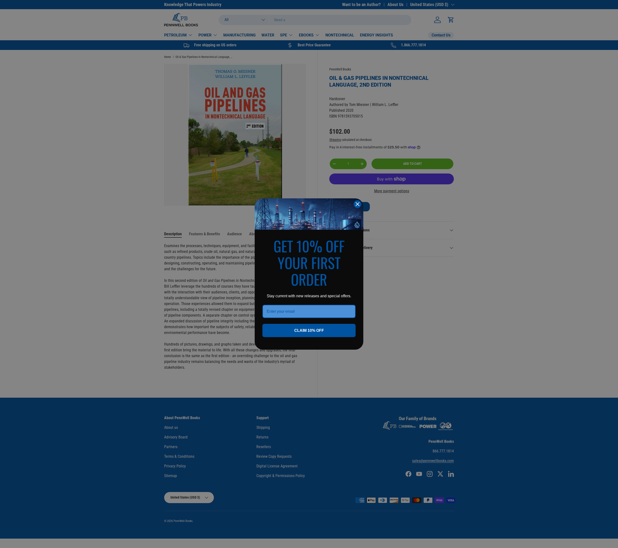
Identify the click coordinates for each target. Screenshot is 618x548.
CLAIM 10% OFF (309, 330)
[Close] (357, 204)
